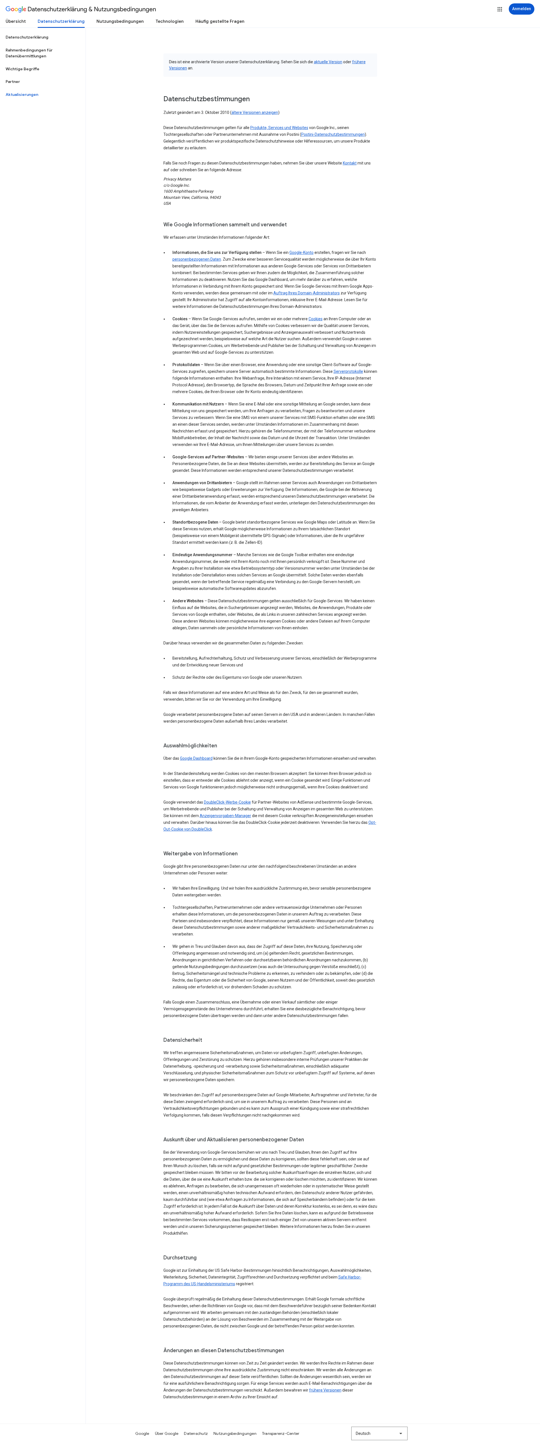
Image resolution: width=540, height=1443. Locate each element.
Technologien (170, 21)
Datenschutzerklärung (61, 21)
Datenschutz (196, 1433)
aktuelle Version (328, 62)
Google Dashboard (196, 758)
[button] (499, 9)
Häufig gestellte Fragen (219, 21)
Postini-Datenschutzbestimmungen (333, 134)
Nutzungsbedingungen (120, 21)
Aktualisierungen (22, 94)
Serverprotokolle (348, 371)
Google (142, 1433)
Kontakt (350, 163)
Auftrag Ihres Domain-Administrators (306, 293)
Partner (13, 81)
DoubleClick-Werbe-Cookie (227, 802)
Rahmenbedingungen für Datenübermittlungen (29, 53)
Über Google (167, 1433)
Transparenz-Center (281, 1433)
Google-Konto (301, 252)
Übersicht (16, 21)
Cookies (316, 319)
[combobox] (379, 1433)
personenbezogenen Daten (196, 259)
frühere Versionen (325, 1390)
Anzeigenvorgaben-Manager (225, 815)
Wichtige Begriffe (22, 68)
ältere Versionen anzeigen (254, 112)
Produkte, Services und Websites (279, 127)
